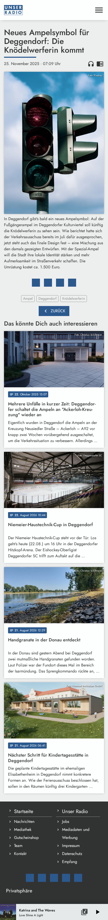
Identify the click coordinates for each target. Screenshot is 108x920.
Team (18, 845)
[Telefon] (66, 878)
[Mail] (30, 878)
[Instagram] (54, 878)
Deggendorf (47, 298)
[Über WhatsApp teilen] (60, 283)
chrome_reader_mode (99, 63)
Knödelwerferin (73, 298)
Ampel (28, 298)
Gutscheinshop (26, 837)
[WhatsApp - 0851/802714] (78, 878)
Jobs (65, 821)
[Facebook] (42, 878)
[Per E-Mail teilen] (72, 283)
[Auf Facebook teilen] (36, 283)
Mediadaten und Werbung (75, 833)
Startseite (23, 811)
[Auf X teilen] (48, 283)
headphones (90, 63)
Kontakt (20, 853)
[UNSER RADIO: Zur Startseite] (48, 10)
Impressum (71, 845)
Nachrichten (24, 821)
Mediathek (22, 829)
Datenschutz (72, 853)
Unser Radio (75, 811)
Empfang (69, 862)
